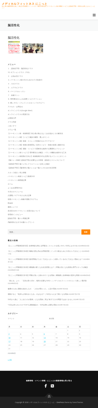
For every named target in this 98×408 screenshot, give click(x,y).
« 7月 (10, 360)
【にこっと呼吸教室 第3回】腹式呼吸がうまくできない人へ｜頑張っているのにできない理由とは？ (45, 259)
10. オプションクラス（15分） (19, 72)
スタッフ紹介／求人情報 (17, 172)
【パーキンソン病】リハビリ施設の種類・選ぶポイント (29, 137)
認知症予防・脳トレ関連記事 (19, 218)
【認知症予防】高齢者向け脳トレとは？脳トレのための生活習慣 (32, 168)
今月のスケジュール (15, 191)
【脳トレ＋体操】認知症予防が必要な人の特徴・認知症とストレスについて (36, 160)
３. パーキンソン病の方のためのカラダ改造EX (25, 80)
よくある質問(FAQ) (15, 188)
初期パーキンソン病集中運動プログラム (23, 199)
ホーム (10, 184)
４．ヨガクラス (13, 84)
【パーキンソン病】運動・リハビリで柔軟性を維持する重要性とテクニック (36, 148)
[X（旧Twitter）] (52, 386)
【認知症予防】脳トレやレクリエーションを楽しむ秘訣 (29, 164)
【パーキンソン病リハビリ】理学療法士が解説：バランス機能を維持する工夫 (37, 152)
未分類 (51, 318)
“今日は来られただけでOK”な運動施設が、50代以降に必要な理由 (32, 305)
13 (45, 338)
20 (45, 341)
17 (9, 341)
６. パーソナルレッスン (16, 91)
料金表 (10, 203)
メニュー (94, 15)
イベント (11, 318)
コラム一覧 (12, 129)
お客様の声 (12, 118)
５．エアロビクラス (15, 87)
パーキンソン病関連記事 (17, 180)
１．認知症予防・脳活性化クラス (20, 68)
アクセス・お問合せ (15, 106)
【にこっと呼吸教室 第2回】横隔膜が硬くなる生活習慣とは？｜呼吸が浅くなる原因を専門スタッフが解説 (48, 267)
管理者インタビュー (15, 214)
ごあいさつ (12, 126)
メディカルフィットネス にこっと (24, 3)
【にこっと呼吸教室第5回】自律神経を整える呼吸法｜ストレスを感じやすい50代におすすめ (43, 246)
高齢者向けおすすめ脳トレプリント (21, 222)
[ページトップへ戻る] (49, 397)
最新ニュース (13, 207)
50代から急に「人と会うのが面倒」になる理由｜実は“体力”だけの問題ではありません (40, 299)
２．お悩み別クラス (15, 76)
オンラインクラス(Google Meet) (20, 110)
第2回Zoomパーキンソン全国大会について (24, 211)
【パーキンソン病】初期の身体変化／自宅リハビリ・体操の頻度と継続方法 (36, 145)
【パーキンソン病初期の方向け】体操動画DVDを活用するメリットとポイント (37, 156)
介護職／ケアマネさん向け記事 (19, 195)
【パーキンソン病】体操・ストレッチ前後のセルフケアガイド (31, 141)
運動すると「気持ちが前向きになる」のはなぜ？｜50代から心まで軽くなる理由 (38, 294)
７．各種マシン (13, 95)
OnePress (60, 402)
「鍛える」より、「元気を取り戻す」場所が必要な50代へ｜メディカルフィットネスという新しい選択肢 (47, 280)
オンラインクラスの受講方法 (19, 114)
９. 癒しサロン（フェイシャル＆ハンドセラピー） (26, 103)
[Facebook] (45, 386)
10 (9, 338)
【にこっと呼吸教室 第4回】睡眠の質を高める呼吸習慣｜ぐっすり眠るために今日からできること (44, 251)
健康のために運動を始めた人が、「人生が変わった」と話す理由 (32, 289)
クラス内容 (12, 122)
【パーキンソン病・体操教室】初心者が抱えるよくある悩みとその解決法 (35, 133)
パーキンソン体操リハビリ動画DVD (21, 176)
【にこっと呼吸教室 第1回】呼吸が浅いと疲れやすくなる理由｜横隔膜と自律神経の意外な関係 (43, 275)
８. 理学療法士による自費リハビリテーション (25, 99)
